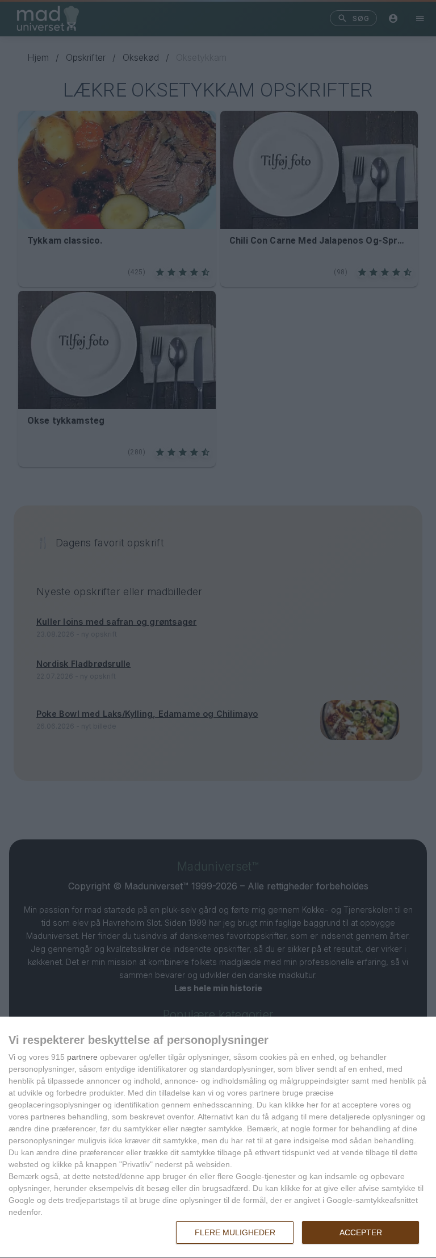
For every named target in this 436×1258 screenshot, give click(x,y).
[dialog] (218, 1137)
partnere (82, 1057)
